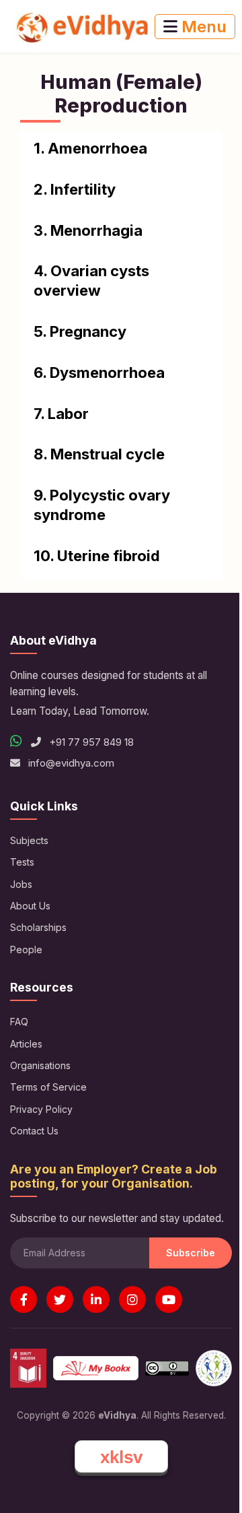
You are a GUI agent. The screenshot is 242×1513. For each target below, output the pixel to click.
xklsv (121, 1457)
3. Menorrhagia (88, 230)
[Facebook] (23, 1299)
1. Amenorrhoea (90, 148)
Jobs (21, 884)
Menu (202, 26)
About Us (30, 905)
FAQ (19, 1021)
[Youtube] (168, 1299)
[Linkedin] (96, 1299)
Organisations (40, 1065)
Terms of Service (48, 1087)
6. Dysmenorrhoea (99, 372)
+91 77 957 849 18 (90, 742)
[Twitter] (59, 1299)
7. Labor (61, 413)
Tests (22, 862)
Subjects (29, 840)
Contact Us (34, 1130)
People (26, 949)
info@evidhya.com (71, 762)
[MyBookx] (95, 1368)
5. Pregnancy (80, 331)
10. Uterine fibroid (97, 556)
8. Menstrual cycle (99, 454)
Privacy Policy (41, 1109)
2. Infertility (75, 189)
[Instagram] (132, 1299)
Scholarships (38, 927)
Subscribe (190, 1252)
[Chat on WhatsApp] (16, 741)
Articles (26, 1044)
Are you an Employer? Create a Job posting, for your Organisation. (113, 1176)
